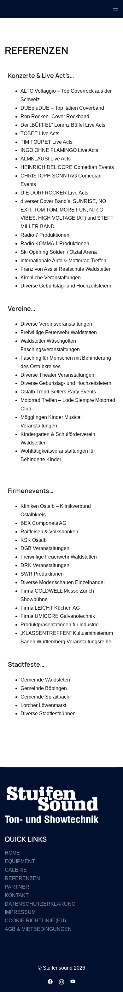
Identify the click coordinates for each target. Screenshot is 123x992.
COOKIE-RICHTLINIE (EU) (35, 920)
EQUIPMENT (20, 861)
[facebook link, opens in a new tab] (50, 981)
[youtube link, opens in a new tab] (72, 981)
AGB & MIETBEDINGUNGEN (38, 929)
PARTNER (17, 887)
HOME (12, 853)
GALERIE (16, 870)
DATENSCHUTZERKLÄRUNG (40, 904)
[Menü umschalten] (115, 9)
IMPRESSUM (20, 912)
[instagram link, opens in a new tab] (61, 981)
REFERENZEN (22, 878)
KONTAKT (17, 895)
